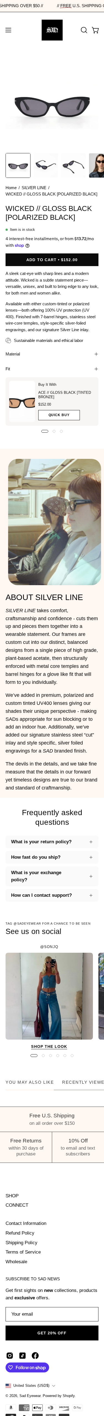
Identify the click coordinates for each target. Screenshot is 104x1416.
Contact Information (26, 1223)
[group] (52, 997)
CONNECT (17, 1205)
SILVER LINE (34, 188)
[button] (83, 30)
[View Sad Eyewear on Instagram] (10, 1355)
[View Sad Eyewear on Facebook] (35, 1355)
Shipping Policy (21, 1242)
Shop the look (49, 1046)
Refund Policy (20, 1233)
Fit (8, 368)
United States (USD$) (31, 1386)
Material (13, 354)
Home (11, 188)
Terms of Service (23, 1252)
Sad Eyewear (29, 1396)
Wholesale (16, 1261)
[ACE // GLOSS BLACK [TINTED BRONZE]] (22, 401)
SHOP (12, 1195)
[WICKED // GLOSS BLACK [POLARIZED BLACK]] (18, 165)
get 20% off (52, 1333)
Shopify (69, 1396)
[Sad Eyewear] (52, 30)
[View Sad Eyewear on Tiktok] (22, 1355)
